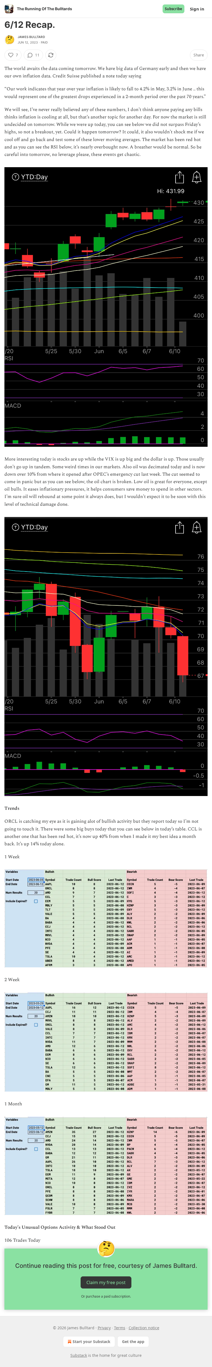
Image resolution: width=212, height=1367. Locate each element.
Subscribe (173, 8)
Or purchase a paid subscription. (106, 1296)
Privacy (104, 1327)
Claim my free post (106, 1282)
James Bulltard (31, 37)
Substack (78, 1355)
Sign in (197, 9)
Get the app (133, 1341)
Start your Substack (91, 1341)
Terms (119, 1327)
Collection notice (144, 1327)
